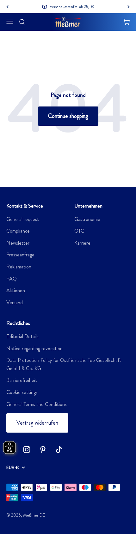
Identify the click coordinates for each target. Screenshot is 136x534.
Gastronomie (87, 219)
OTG (79, 231)
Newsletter (17, 243)
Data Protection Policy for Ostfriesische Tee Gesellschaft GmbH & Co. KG (63, 364)
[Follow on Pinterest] (43, 449)
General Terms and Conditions (36, 404)
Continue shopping (68, 116)
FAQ (11, 278)
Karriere (82, 243)
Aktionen (15, 290)
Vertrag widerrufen (37, 423)
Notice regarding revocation (34, 348)
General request (22, 219)
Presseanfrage (20, 254)
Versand (14, 302)
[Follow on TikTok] (59, 449)
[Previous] (7, 6)
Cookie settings (22, 392)
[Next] (128, 6)
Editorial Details (22, 336)
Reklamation (18, 266)
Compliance (18, 231)
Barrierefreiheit (21, 380)
